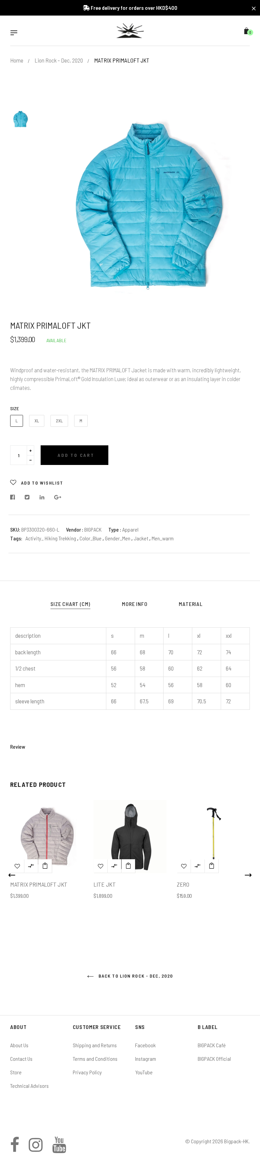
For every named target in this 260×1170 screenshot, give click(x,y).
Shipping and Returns (95, 1045)
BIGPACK (93, 529)
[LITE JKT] (128, 866)
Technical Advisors (29, 1085)
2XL (59, 420)
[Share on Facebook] (14, 497)
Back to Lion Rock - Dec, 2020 (135, 976)
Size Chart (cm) (70, 604)
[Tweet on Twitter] (27, 497)
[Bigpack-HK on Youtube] (59, 1148)
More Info (134, 604)
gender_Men (118, 538)
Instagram (145, 1058)
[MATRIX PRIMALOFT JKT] (45, 866)
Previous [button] (12, 875)
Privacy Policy (87, 1072)
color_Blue (91, 538)
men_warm (163, 538)
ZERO (183, 884)
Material (190, 604)
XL (37, 420)
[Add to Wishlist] (17, 866)
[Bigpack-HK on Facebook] (14, 1148)
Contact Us (21, 1058)
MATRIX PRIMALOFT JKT (38, 884)
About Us (19, 1045)
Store (16, 1072)
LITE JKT (104, 884)
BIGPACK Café (212, 1045)
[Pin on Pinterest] (58, 497)
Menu (15, 33)
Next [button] (248, 875)
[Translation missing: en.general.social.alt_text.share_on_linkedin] (42, 497)
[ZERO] (211, 866)
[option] (147, 205)
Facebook (145, 1045)
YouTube (144, 1072)
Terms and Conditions (95, 1058)
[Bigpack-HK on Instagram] (36, 1148)
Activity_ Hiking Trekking (50, 538)
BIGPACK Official (214, 1058)
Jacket (141, 538)
